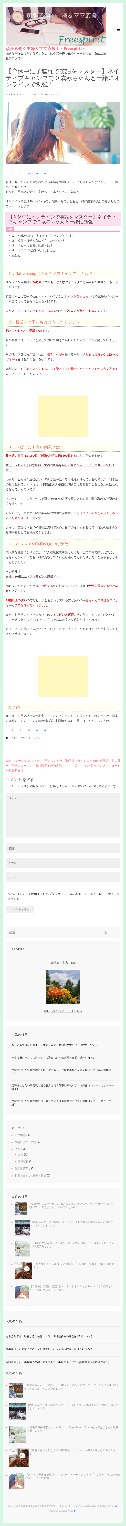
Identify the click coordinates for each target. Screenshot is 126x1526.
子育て (37, 737)
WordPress (67, 1510)
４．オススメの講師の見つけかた (34, 250)
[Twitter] (18, 174)
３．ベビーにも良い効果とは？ (32, 245)
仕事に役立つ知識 (25, 1142)
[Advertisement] (63, 416)
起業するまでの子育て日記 (30, 1175)
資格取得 (23, 1161)
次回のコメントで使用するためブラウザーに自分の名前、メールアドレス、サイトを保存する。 (63, 896)
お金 (20, 1154)
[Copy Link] (34, 174)
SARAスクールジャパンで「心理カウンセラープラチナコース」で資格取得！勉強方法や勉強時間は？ (34, 765)
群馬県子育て (23, 1168)
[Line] (26, 174)
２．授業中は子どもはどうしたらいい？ (38, 240)
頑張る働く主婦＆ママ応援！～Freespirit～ (46, 48)
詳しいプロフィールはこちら (63, 1011)
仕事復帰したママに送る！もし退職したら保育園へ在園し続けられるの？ (54, 1057)
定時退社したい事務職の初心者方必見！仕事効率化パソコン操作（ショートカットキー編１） (62, 1087)
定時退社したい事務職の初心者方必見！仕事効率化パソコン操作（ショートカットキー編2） (62, 1102)
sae (34, 94)
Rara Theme (108, 1505)
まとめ (16, 255)
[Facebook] (10, 174)
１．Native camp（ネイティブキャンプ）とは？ (43, 235)
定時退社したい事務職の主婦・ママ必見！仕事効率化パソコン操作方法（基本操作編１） (61, 1071)
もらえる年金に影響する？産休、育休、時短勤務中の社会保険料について (54, 1044)
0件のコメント (52, 94)
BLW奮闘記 (21, 1135)
